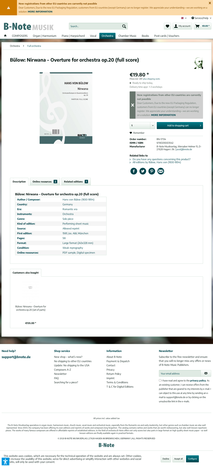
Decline (166, 459)
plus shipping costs (151, 79)
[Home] (5, 36)
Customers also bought (26, 272)
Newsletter (60, 373)
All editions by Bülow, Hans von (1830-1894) (156, 162)
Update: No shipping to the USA (71, 365)
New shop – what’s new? (68, 356)
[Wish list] (167, 26)
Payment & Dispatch (118, 361)
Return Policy (113, 373)
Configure (192, 459)
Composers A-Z (62, 369)
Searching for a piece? (66, 382)
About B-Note (114, 356)
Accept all (178, 459)
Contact (110, 365)
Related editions (75, 181)
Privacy (110, 369)
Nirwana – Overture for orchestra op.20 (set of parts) (30, 308)
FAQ (56, 378)
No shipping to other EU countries (73, 361)
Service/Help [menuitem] (201, 17)
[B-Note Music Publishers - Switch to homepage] (28, 27)
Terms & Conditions (117, 382)
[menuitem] (98, 26)
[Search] (124, 26)
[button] (5, 461)
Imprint (110, 378)
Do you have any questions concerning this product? (161, 159)
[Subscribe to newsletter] (206, 373)
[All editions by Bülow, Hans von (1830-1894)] (198, 63)
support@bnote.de (16, 357)
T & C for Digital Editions (119, 386)
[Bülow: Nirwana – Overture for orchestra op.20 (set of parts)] (30, 291)
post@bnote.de (184, 149)
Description (19, 181)
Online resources (44, 181)
